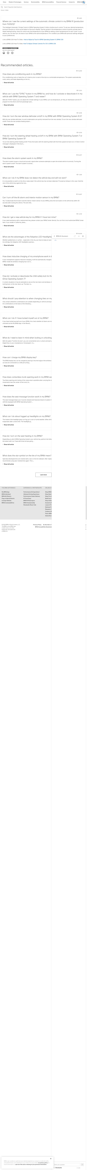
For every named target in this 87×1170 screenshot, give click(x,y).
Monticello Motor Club (29, 505)
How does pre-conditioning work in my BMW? (22, 74)
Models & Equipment (10, 48)
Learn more (43, 475)
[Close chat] (83, 236)
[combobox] (45, 7)
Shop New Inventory (51, 494)
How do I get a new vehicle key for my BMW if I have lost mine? (29, 217)
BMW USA (80, 2)
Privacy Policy (37, 524)
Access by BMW (49, 503)
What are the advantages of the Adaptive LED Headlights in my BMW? (33, 236)
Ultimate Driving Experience (31, 494)
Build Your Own (49, 498)
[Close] (51, 1159)
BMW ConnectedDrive (48, 2)
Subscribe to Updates (51, 516)
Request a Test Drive (51, 509)
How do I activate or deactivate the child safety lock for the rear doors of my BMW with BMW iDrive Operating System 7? (42, 277)
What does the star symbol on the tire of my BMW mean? (27, 455)
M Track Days (27, 498)
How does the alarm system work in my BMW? (22, 158)
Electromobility (35, 2)
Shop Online (48, 500)
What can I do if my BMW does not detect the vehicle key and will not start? (35, 177)
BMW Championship (29, 503)
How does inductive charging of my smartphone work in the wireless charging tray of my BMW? (43, 256)
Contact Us (72, 2)
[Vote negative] (12, 53)
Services (26, 2)
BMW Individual (6, 494)
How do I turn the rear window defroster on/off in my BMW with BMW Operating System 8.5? (42, 116)
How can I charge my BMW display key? (20, 357)
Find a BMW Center (50, 513)
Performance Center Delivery (31, 496)
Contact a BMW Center (51, 511)
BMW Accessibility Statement (43, 527)
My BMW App (5, 492)
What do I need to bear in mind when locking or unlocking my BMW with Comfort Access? (41, 337)
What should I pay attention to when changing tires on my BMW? (30, 298)
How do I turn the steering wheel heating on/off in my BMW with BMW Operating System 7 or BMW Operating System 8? (42, 137)
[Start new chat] (75, 236)
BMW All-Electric (6, 496)
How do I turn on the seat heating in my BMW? (23, 436)
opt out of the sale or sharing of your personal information (30, 1164)
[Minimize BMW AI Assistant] (79, 236)
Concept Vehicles (6, 500)
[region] (27, 1163)
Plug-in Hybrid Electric (8, 498)
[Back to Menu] (54, 236)
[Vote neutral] (8, 53)
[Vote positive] (4, 53)
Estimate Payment (50, 507)
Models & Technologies (15, 2)
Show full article (8, 82)
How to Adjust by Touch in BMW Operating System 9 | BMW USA (43, 39)
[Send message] (82, 1164)
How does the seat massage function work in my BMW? (26, 396)
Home (4, 2)
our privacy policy (43, 1162)
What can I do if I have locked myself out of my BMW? (26, 318)
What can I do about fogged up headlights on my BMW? (27, 416)
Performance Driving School (31, 492)
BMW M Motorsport (29, 500)
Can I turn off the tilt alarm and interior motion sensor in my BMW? (31, 197)
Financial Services (61, 2)
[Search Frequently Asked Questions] (2, 7)
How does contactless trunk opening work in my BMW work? (28, 377)
